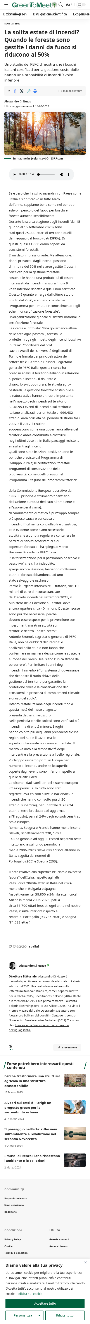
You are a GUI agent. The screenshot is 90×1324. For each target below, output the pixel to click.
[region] (45, 1291)
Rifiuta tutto (64, 1315)
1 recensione (69, 1047)
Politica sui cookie (29, 1294)
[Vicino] (85, 1262)
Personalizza (23, 1315)
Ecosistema (12, 23)
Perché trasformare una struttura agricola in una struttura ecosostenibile (32, 1081)
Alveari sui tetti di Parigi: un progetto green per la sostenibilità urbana (27, 1107)
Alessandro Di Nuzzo (17, 101)
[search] (60, 4)
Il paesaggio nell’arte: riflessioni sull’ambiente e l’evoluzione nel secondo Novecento (30, 1134)
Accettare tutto (45, 1303)
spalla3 (34, 946)
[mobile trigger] (8, 5)
